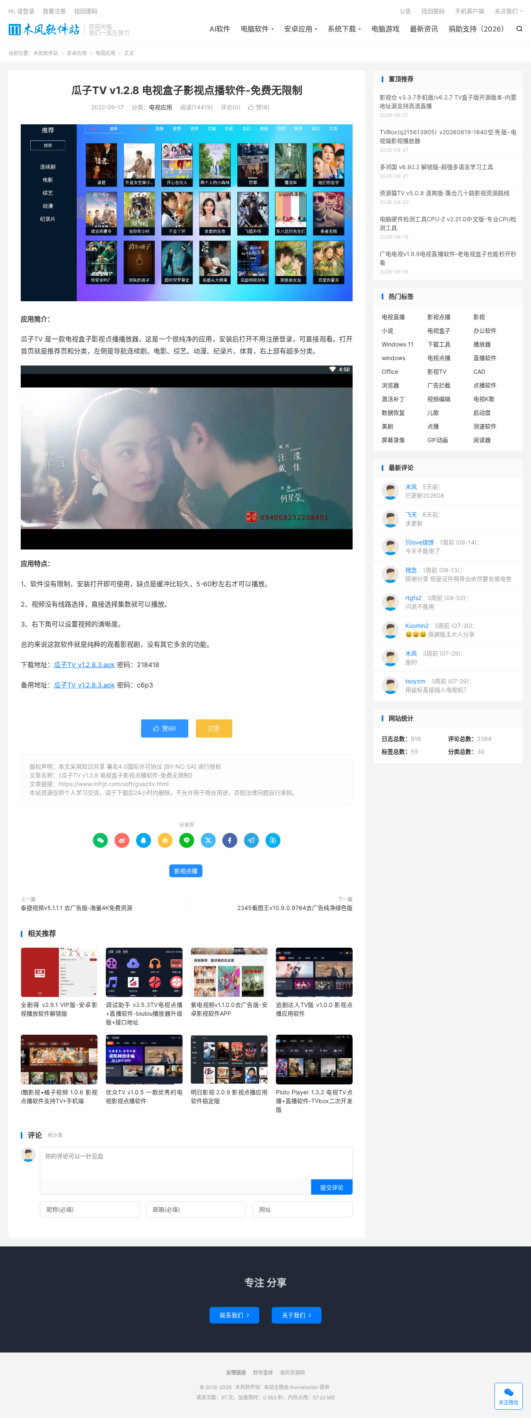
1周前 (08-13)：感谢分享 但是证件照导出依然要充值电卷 (458, 574)
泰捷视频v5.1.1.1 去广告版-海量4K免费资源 (76, 907)
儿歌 (433, 412)
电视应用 (105, 53)
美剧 (387, 426)
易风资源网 (292, 1373)
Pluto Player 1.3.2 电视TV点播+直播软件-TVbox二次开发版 (314, 1101)
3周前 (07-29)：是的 (435, 657)
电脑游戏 (385, 29)
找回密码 (433, 11)
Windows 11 (398, 344)
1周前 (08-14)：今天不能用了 (443, 546)
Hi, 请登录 (21, 11)
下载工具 (439, 344)
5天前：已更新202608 (424, 491)
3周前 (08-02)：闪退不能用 (438, 602)
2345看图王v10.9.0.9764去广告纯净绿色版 (295, 907)
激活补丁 (393, 398)
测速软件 (485, 426)
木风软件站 (44, 29)
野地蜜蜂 (263, 1373)
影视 (479, 316)
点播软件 (485, 385)
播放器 (482, 344)
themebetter (304, 1387)
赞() (259, 107)
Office (390, 371)
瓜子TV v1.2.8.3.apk (84, 665)
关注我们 (506, 11)
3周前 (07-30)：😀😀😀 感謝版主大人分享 (441, 630)
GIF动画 (437, 439)
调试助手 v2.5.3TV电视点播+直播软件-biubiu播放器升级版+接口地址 (144, 1013)
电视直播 (393, 316)
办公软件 (485, 330)
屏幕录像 (393, 439)
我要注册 (54, 11)
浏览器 (390, 385)
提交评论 (331, 1187)
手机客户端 (469, 11)
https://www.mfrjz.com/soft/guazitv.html (113, 783)
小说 (387, 330)
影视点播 (185, 870)
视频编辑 (439, 398)
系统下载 (342, 29)
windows (393, 357)
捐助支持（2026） (478, 29)
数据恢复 (393, 412)
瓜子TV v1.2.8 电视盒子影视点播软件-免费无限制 (186, 90)
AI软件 (219, 29)
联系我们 (234, 1315)
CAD (479, 371)
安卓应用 (298, 29)
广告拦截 (439, 385)
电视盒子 (439, 330)
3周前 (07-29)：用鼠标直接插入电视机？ (440, 685)
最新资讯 (424, 29)
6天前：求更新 (424, 519)
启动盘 (482, 412)
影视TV (436, 371)
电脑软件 (255, 29)
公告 (405, 11)
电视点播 (439, 357)
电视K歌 (483, 398)
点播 (433, 426)
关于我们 (296, 1315)
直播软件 (485, 357)
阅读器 (482, 439)
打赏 (214, 728)
